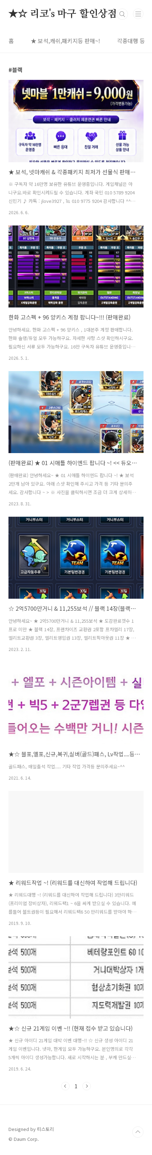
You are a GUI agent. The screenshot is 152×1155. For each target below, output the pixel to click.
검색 (122, 14)
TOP (138, 1132)
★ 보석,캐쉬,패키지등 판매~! (65, 40)
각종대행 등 (131, 40)
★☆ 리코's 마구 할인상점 (62, 14)
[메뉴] (138, 13)
